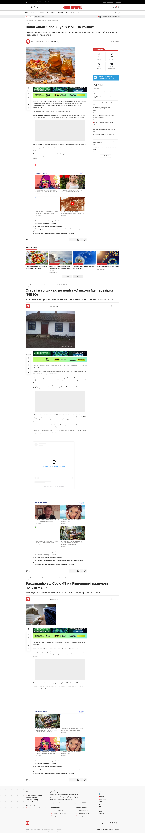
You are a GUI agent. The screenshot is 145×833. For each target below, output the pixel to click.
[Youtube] (111, 66)
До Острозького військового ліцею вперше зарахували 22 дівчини (54, 233)
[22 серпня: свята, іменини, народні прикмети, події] (84, 258)
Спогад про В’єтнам (39, 16)
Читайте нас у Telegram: (105, 76)
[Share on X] (28, 97)
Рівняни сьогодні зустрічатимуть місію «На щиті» (49, 221)
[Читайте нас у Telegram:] (95, 77)
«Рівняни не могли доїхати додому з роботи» (48, 226)
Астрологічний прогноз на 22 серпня (108, 266)
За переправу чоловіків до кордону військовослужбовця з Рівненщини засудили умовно (104, 109)
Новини (28, 23)
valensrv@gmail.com (73, 794)
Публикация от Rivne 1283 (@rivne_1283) (54, 486)
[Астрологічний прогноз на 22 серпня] (108, 258)
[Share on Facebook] (28, 93)
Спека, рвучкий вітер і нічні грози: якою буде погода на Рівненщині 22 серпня (60, 268)
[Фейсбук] (26, 7)
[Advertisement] (60, 130)
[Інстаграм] (35, 7)
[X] (28, 7)
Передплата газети (108, 1)
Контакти (118, 1)
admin (32, 41)
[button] (113, 7)
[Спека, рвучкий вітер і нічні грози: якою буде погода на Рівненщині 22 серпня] (60, 258)
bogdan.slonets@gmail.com (73, 796)
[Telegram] (38, 7)
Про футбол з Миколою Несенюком (112, 16)
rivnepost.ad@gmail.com (67, 799)
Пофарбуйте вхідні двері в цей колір (45, 223)
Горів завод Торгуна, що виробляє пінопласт (104, 129)
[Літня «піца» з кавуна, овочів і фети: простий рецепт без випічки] (37, 258)
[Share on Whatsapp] (28, 100)
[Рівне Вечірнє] (27, 823)
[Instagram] (99, 66)
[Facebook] (99, 56)
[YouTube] (31, 7)
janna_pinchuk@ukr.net (75, 797)
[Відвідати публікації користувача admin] (28, 41)
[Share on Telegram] (28, 104)
